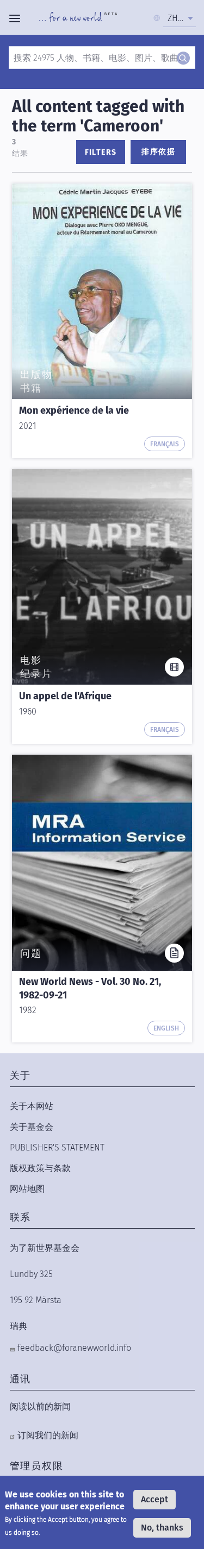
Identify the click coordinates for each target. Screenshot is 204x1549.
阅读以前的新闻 (40, 1406)
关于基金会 (31, 1127)
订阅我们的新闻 (47, 1435)
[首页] (78, 18)
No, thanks (162, 1527)
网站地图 (27, 1189)
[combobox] (179, 18)
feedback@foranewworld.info (74, 1348)
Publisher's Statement (57, 1147)
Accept (154, 1499)
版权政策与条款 (40, 1168)
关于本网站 (31, 1106)
